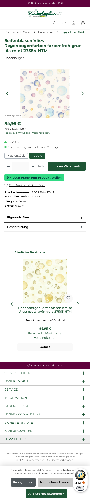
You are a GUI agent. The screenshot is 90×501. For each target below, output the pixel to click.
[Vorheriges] (7, 93)
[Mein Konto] (73, 23)
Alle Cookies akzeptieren (46, 493)
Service (11, 389)
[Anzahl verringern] (8, 166)
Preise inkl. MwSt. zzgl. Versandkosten (27, 132)
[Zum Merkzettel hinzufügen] (68, 298)
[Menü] (7, 23)
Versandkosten (65, 453)
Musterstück (16, 155)
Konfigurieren (23, 482)
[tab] (45, 217)
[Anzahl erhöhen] (33, 166)
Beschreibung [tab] (17, 227)
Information (15, 398)
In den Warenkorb (67, 166)
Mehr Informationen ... (62, 473)
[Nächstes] (82, 93)
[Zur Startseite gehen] (45, 13)
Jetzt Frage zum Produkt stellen (37, 177)
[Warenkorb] (83, 23)
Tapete (37, 155)
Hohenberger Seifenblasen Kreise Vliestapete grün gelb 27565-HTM (45, 310)
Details (45, 347)
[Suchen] (54, 23)
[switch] (80, 488)
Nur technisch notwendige (60, 482)
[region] (45, 93)
